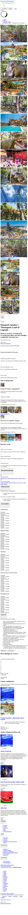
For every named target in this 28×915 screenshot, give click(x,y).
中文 (4, 891)
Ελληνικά (5, 877)
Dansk (4, 874)
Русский (5, 888)
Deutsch (5, 876)
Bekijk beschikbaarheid (6, 343)
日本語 (5, 884)
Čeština (4, 873)
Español (5, 878)
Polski (4, 887)
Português (5, 886)
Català (4, 872)
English (5, 871)
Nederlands (5, 883)
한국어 (5, 881)
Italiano (4, 882)
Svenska (5, 889)
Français (5, 879)
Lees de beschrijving (5, 414)
